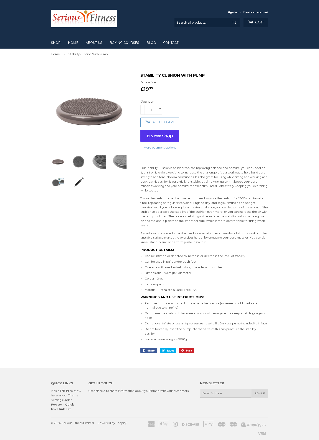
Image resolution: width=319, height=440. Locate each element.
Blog (151, 43)
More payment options (160, 147)
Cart (259, 22)
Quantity (147, 101)
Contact (170, 43)
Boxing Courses (124, 43)
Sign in (232, 12)
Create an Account (255, 12)
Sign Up (259, 393)
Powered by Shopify (112, 423)
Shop (56, 43)
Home (73, 43)
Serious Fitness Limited (77, 423)
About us (94, 43)
